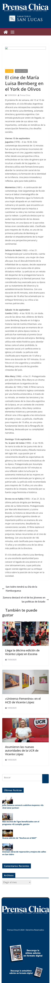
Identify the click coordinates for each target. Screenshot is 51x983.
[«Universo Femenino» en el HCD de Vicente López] (25, 671)
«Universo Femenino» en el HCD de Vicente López (23, 700)
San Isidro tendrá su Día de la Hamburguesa (21, 588)
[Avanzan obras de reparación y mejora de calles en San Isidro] (7, 846)
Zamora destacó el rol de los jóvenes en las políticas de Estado (24, 599)
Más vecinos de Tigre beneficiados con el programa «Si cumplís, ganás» (20, 823)
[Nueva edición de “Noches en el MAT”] (7, 833)
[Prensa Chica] (5, 32)
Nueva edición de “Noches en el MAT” (19, 838)
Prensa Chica (25, 95)
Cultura (9, 71)
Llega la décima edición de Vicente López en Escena (22, 652)
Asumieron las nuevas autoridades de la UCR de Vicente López (21, 750)
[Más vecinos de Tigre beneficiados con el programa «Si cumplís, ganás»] (7, 816)
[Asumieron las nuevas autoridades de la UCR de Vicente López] (25, 720)
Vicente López (21, 71)
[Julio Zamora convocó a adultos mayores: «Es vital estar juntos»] (7, 800)
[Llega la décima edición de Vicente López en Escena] (25, 623)
